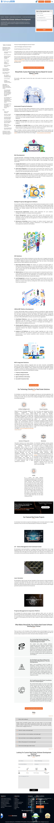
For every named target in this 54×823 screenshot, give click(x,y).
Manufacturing (16, 807)
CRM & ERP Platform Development (6, 62)
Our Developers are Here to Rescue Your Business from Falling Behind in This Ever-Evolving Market (8, 100)
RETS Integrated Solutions (7, 66)
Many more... (3, 807)
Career (29, 798)
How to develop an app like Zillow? (44, 132)
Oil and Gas (16, 806)
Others (15, 808)
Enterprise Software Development (6, 806)
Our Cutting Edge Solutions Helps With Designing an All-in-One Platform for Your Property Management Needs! (7, 93)
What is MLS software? (6, 112)
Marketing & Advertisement (18, 802)
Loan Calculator (7, 78)
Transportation (16, 799)
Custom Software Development (6, 798)
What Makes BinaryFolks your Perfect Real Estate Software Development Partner (7, 86)
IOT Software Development (5, 803)
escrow (35, 455)
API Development (3, 804)
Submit (44, 29)
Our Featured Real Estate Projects (6, 73)
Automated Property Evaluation (7, 52)
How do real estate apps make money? (8, 128)
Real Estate (16, 804)
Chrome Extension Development (6, 799)
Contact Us (41, 1)
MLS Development (7, 54)
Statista (22, 59)
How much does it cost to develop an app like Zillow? (7, 121)
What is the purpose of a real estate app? (7, 125)
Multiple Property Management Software (7, 57)
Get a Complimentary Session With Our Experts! (33, 67)
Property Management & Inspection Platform (7, 81)
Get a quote (47, 1)
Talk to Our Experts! (34, 385)
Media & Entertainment (18, 803)
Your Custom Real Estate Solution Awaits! (34, 708)
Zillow (15, 132)
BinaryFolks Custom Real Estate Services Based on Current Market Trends (6, 49)
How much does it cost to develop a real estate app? (7, 118)
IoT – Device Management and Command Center (7, 76)
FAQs (4, 109)
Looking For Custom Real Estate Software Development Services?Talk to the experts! (7, 132)
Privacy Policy (30, 804)
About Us (29, 799)
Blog (28, 803)
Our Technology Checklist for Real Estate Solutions (6, 69)
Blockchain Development (5, 802)
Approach (29, 802)
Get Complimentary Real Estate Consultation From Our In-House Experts (7, 105)
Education (16, 798)
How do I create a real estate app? (7, 115)
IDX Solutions (6, 60)
